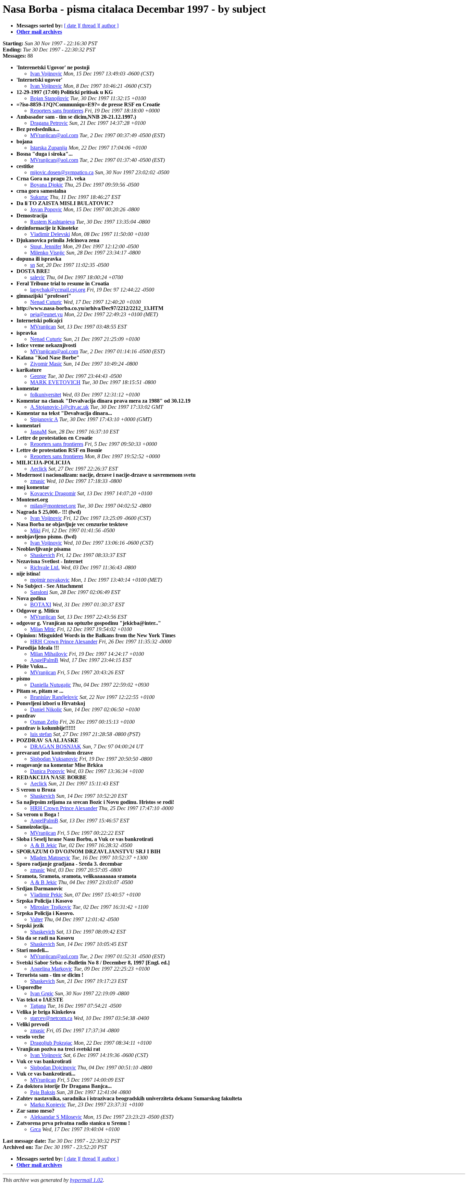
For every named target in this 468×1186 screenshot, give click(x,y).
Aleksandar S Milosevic (56, 1117)
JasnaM (38, 432)
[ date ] (71, 25)
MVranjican (43, 327)
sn (32, 265)
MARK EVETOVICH (55, 382)
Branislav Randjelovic (54, 697)
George (38, 376)
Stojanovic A (44, 419)
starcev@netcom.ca (51, 1018)
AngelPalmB (44, 660)
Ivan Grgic (41, 993)
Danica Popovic (47, 771)
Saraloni (39, 592)
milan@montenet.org (53, 506)
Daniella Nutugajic (50, 685)
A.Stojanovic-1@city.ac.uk (59, 407)
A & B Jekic (43, 845)
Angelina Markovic (51, 969)
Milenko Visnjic (47, 253)
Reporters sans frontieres (56, 111)
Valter (36, 919)
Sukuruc (39, 197)
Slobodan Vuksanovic (54, 759)
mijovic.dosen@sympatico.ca (62, 172)
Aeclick (38, 469)
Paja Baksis (42, 1092)
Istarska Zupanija (48, 148)
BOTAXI (40, 604)
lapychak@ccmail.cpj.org (57, 290)
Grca (35, 1129)
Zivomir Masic (46, 364)
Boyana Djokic (46, 185)
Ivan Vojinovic (46, 73)
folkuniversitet (45, 395)
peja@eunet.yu (46, 314)
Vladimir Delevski (50, 234)
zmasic (37, 481)
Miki (35, 530)
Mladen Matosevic (50, 858)
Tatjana (38, 1006)
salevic (37, 277)
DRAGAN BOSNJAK (55, 746)
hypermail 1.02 (86, 1180)
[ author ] (109, 25)
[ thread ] (89, 25)
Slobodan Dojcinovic (53, 1067)
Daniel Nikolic (46, 709)
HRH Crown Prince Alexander (63, 641)
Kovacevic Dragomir (53, 493)
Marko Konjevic (48, 1104)
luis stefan (41, 734)
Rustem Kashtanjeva (52, 222)
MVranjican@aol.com (54, 135)
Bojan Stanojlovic (49, 98)
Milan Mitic (43, 629)
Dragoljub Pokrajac (51, 1043)
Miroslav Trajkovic (50, 907)
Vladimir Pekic (46, 895)
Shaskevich (42, 555)
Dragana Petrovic (49, 123)
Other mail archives (39, 32)
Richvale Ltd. (45, 567)
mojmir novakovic (50, 580)
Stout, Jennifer (45, 246)
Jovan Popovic (46, 209)
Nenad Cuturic (46, 302)
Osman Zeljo (44, 722)
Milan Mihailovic (48, 654)
